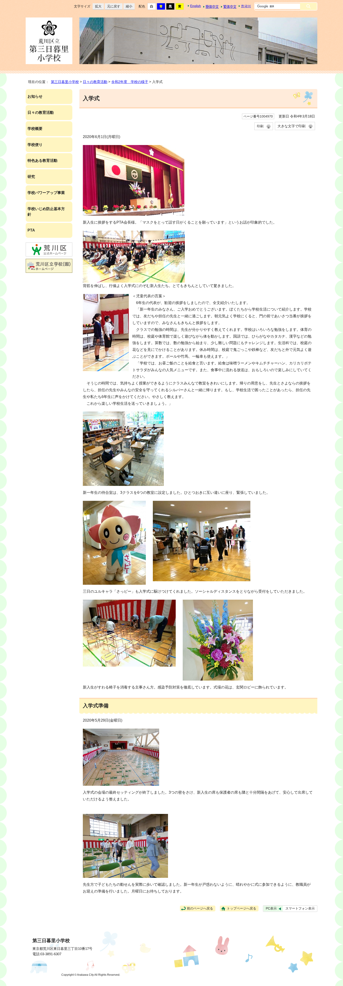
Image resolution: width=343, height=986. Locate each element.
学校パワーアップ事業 (46, 193)
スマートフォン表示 (300, 908)
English (195, 6)
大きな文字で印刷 (291, 126)
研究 (31, 177)
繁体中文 (229, 7)
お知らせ (35, 96)
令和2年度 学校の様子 (129, 82)
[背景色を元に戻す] (151, 6)
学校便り (35, 145)
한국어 (246, 6)
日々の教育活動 (95, 82)
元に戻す (112, 6)
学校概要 (35, 129)
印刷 (260, 126)
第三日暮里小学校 (65, 82)
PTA (31, 230)
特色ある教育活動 (42, 161)
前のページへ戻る (200, 908)
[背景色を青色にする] (161, 6)
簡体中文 (212, 7)
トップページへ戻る (241, 908)
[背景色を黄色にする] (179, 6)
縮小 (127, 6)
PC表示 (271, 908)
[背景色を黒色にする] (170, 6)
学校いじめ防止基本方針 (46, 211)
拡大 (97, 6)
